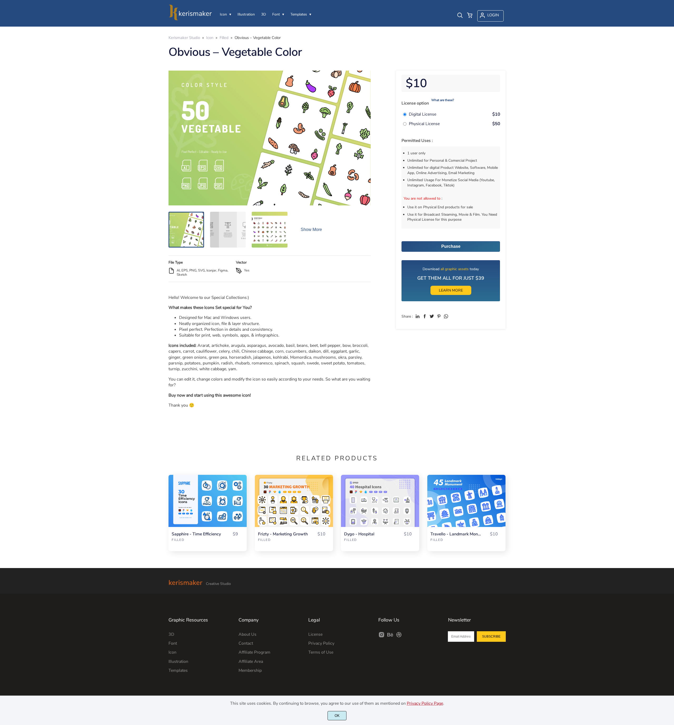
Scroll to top (669, 578)
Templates (178, 670)
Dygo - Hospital (359, 534)
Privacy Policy (321, 643)
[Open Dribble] (399, 636)
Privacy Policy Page (425, 703)
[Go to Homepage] (190, 18)
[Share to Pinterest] (439, 316)
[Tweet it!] (431, 316)
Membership (250, 670)
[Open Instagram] (381, 636)
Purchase (450, 246)
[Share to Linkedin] (417, 316)
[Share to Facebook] (424, 316)
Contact (246, 643)
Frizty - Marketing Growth (283, 534)
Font (172, 643)
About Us (247, 634)
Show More (311, 229)
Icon (172, 652)
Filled (178, 540)
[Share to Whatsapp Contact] (446, 316)
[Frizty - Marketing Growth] (294, 501)
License (315, 634)
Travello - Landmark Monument (455, 534)
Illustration (178, 661)
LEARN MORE (451, 290)
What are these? (442, 100)
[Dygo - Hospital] (380, 501)
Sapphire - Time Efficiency (196, 534)
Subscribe (491, 636)
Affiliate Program (254, 652)
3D (171, 634)
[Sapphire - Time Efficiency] (207, 501)
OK (337, 716)
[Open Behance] (390, 636)
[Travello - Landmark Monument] (466, 501)
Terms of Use (320, 652)
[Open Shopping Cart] (469, 16)
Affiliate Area (251, 661)
